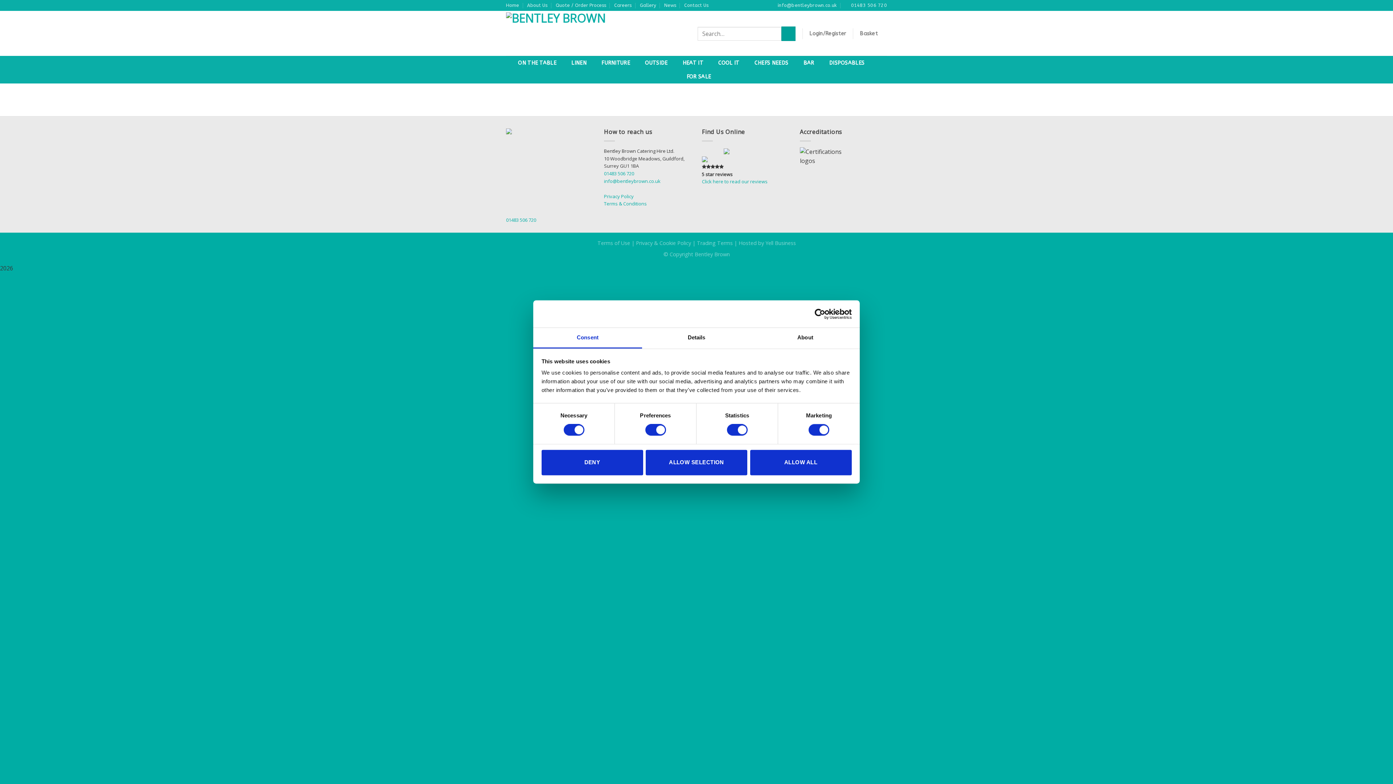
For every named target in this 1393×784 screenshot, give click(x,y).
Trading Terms (715, 243)
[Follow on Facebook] (705, 151)
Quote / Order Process (581, 5)
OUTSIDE (656, 63)
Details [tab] (697, 337)
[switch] (655, 430)
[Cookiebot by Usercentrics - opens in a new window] (820, 314)
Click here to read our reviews (735, 181)
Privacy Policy (619, 196)
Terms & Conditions (625, 203)
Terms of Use (613, 243)
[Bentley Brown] (574, 33)
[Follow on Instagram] (712, 151)
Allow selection (696, 462)
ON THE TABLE (537, 63)
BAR (809, 63)
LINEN (578, 63)
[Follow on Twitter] (720, 151)
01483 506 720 (619, 173)
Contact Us (696, 5)
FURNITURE (615, 63)
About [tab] (805, 337)
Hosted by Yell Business (767, 243)
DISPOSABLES (846, 63)
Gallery (648, 5)
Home (512, 5)
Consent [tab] (588, 337)
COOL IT (728, 63)
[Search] (788, 33)
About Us (537, 5)
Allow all (800, 462)
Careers (623, 5)
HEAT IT (693, 63)
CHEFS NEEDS (771, 63)
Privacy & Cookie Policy (663, 243)
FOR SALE (699, 77)
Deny (592, 462)
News (670, 5)
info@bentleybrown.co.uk (632, 181)
